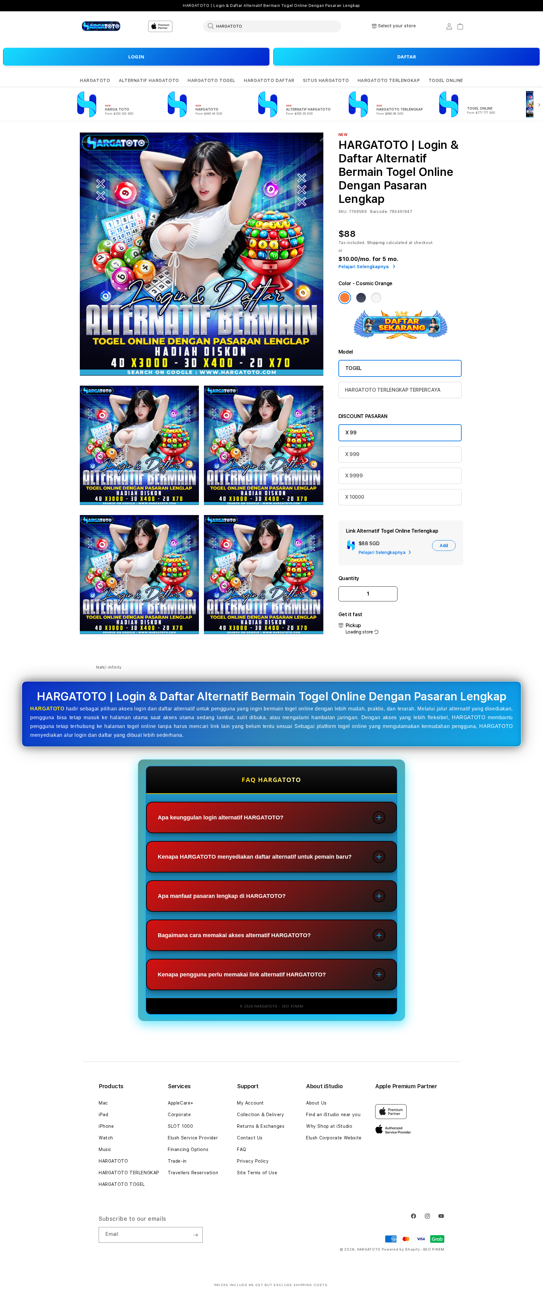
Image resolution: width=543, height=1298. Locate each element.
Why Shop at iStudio (329, 1126)
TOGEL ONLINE (446, 80)
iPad (103, 1114)
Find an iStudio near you (333, 1114)
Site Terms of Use (257, 1172)
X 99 (351, 433)
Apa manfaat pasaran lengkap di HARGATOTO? (222, 896)
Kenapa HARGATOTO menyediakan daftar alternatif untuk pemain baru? (255, 857)
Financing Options (188, 1149)
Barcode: (379, 211)
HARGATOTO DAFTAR (269, 80)
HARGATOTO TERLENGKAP (389, 80)
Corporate (179, 1114)
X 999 (352, 454)
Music (105, 1149)
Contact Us (250, 1137)
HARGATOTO (95, 80)
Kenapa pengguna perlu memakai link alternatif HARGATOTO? (242, 974)
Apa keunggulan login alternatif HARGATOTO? (220, 817)
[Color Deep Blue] (361, 298)
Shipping (376, 243)
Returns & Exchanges (260, 1126)
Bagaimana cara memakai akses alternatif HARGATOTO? (234, 935)
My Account (250, 1102)
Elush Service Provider (193, 1137)
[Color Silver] (376, 298)
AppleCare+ (181, 1102)
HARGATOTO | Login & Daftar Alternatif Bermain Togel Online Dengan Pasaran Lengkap (271, 5)
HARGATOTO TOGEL (211, 80)
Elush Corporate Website (334, 1137)
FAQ (241, 1149)
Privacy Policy (253, 1161)
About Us (316, 1102)
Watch (106, 1137)
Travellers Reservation (193, 1172)
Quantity (348, 578)
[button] (95, 80)
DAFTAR (406, 56)
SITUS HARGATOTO (326, 80)
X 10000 (354, 497)
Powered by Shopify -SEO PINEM (413, 1249)
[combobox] (272, 26)
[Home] (101, 26)
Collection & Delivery (260, 1114)
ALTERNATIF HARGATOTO (149, 80)
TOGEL (353, 368)
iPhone (106, 1126)
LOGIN (136, 56)
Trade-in (177, 1161)
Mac (103, 1102)
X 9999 (354, 476)
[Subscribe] (195, 1235)
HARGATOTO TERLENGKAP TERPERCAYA (393, 390)
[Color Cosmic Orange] (344, 297)
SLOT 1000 (180, 1126)
